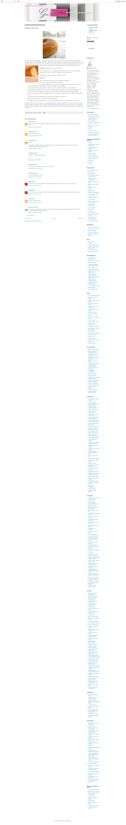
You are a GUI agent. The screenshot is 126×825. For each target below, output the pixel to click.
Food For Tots (31, 207)
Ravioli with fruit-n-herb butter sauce (93, 271)
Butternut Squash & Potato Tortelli (92, 283)
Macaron (90, 142)
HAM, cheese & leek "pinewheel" (93, 630)
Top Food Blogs (91, 48)
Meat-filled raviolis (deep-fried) (92, 258)
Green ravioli (91, 267)
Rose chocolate (92, 121)
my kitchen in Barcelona (93, 805)
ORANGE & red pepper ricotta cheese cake (93, 474)
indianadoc (31, 121)
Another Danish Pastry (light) (93, 301)
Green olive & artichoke (93, 245)
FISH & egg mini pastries (94, 623)
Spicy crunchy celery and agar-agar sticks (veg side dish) (93, 711)
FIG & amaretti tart (92, 373)
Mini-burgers (91, 209)
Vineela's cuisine (29, 106)
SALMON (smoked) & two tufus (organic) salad (94, 655)
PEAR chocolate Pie (93, 389)
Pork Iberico (91, 160)
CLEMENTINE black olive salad (93, 520)
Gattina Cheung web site (94, 791)
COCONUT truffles (92, 763)
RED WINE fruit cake (93, 481)
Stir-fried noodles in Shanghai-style (92, 698)
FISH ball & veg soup (93, 624)
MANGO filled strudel (93, 321)
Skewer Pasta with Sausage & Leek (92, 274)
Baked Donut (91, 190)
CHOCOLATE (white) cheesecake (93, 415)
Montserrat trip (91, 796)
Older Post (80, 218)
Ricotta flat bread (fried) (93, 192)
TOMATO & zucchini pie (93, 581)
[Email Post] (44, 112)
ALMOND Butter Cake (93, 432)
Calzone (90, 243)
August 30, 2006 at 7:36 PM (34, 160)
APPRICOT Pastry (92, 312)
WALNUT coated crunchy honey (92, 586)
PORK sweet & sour (92, 644)
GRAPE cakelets (92, 463)
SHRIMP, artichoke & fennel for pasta (93, 679)
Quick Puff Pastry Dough (94, 295)
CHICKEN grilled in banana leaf (92, 604)
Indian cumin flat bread (93, 228)
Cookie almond (91, 402)
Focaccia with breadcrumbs (91, 205)
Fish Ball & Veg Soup (93, 713)
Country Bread (91, 199)
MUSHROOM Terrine (93, 545)
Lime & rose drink (92, 130)
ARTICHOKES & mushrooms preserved (93, 503)
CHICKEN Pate (91, 607)
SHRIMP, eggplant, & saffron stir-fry (93, 682)
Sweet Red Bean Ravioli (94, 285)
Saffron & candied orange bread (92, 179)
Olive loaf (90, 210)
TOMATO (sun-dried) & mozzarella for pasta (93, 578)
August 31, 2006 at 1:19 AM (34, 177)
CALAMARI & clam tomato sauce (92, 601)
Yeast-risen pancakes (93, 220)
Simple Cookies (92, 488)
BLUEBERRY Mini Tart (93, 363)
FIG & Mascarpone (92, 534)
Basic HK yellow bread (93, 227)
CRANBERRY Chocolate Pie (91, 371)
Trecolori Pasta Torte (93, 289)
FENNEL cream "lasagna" (92, 529)
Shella (29, 198)
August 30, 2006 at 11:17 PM (35, 168)
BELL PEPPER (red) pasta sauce (93, 508)
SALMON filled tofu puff (93, 658)
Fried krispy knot (92, 334)
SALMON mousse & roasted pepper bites (93, 660)
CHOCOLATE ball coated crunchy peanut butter (93, 759)
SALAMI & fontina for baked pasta (93, 649)
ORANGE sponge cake (93, 471)
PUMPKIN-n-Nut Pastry (93, 326)
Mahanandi (55, 104)
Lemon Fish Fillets (92, 704)
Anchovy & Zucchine (93, 249)
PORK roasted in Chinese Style (92, 642)
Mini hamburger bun (93, 170)
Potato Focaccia (92, 212)
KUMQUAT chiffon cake (93, 468)
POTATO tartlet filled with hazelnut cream (94, 558)
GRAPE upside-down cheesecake (93, 777)
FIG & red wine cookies (93, 458)
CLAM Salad (91, 614)
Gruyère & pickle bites (93, 536)
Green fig (90, 162)
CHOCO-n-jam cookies (93, 409)
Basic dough (91, 241)
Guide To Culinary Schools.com (91, 46)
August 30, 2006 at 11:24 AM (35, 135)
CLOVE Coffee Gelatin (93, 762)
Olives (89, 128)
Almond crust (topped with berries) (93, 354)
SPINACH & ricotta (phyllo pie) (92, 567)
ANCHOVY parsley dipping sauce (92, 594)
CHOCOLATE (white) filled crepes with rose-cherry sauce (93, 755)
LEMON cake (91, 469)
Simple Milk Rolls (92, 219)
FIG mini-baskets (92, 375)
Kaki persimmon (92, 153)
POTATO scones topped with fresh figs (93, 561)
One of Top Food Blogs (93, 789)
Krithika (30, 181)
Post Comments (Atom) (36, 221)
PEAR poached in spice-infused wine (94, 724)
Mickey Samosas (92, 338)
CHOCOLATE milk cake (93, 426)
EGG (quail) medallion (93, 621)
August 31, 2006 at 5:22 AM (34, 194)
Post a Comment (30, 215)
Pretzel (90, 189)
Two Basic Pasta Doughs (94, 261)
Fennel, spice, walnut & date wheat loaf (93, 176)
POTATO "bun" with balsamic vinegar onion (93, 555)
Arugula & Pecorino (92, 251)
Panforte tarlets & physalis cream (92, 392)
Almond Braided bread (93, 194)
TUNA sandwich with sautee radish (93, 688)
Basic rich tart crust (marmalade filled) (92, 351)
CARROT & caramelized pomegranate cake (94, 443)
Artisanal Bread (91, 196)
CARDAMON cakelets (93, 437)
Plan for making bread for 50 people (93, 793)
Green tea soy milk (92, 158)
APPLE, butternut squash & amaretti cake (93, 435)
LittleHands (31, 131)
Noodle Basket (91, 287)
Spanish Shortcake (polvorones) (92, 148)
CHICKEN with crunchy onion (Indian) (93, 612)
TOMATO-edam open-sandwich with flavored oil (93, 575)
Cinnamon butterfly (92, 197)
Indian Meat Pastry (92, 343)
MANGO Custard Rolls (93, 779)
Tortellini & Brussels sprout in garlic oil (92, 118)
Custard (90, 163)
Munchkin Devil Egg (93, 114)
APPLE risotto (91, 501)
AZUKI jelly (90, 745)
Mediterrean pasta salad (94, 132)
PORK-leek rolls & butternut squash (92, 646)
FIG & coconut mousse (93, 771)
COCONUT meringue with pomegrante (93, 769)
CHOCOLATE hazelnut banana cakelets (93, 404)
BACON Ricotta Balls (93, 596)
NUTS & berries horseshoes (92, 324)
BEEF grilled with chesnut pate (92, 598)
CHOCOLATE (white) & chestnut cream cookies (93, 421)
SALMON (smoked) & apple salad (93, 652)
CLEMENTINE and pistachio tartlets (92, 365)
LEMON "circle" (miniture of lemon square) (94, 378)
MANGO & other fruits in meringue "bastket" (93, 381)
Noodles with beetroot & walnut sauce (93, 277)
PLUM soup (91, 552)
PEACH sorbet (91, 726)
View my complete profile (93, 108)
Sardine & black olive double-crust (93, 247)
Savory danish (91, 331)
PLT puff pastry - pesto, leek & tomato (93, 329)
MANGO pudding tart (93, 383)
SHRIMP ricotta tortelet (93, 676)
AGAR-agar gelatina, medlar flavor (93, 728)
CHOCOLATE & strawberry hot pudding (93, 751)
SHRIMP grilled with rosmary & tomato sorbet (94, 671)
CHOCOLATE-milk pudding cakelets (92, 407)
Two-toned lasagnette (93, 269)
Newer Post (27, 218)
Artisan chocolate (92, 155)
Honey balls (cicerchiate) (94, 333)
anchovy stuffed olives (93, 156)
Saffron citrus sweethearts (91, 486)
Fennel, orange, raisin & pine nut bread (93, 202)
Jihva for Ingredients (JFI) (63, 103)
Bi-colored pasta (92, 262)
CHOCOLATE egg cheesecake (92, 412)
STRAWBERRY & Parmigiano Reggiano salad (93, 571)
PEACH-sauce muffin (93, 476)
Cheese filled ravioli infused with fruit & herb (93, 265)
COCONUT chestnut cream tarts (93, 368)
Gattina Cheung (92, 68)
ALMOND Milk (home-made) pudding (93, 731)
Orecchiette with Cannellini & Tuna (92, 280)
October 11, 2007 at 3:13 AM (35, 202)
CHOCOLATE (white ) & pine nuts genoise (93, 418)
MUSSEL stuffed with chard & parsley (93, 636)
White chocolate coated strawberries (93, 145)
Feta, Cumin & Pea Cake (94, 116)
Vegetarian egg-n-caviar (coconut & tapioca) (94, 134)
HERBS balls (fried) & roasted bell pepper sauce (93, 539)
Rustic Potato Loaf (92, 217)
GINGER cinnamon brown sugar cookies (93, 429)
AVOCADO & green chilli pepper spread (94, 498)
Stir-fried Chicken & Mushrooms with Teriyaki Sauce (94, 702)
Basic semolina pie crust (94, 349)
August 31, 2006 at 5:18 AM (34, 185)
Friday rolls (90, 171)
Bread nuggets (91, 173)
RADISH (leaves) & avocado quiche (92, 564)
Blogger (69, 820)
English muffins (91, 187)
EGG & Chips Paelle (93, 616)
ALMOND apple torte (93, 431)
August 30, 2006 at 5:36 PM (34, 148)
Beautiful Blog (91, 800)
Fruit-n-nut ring (91, 207)
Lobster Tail (91, 336)
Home (54, 218)
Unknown (30, 140)
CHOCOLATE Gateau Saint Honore (93, 307)
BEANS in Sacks (92, 505)
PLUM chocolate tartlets (93, 385)
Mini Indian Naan (92, 230)
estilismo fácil (91, 32)
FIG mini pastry (91, 320)
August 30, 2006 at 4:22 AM (34, 127)
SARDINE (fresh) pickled (94, 665)
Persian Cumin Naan (93, 232)
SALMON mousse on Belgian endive (93, 663)
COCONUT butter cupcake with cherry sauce (93, 452)
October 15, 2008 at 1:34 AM (35, 212)
